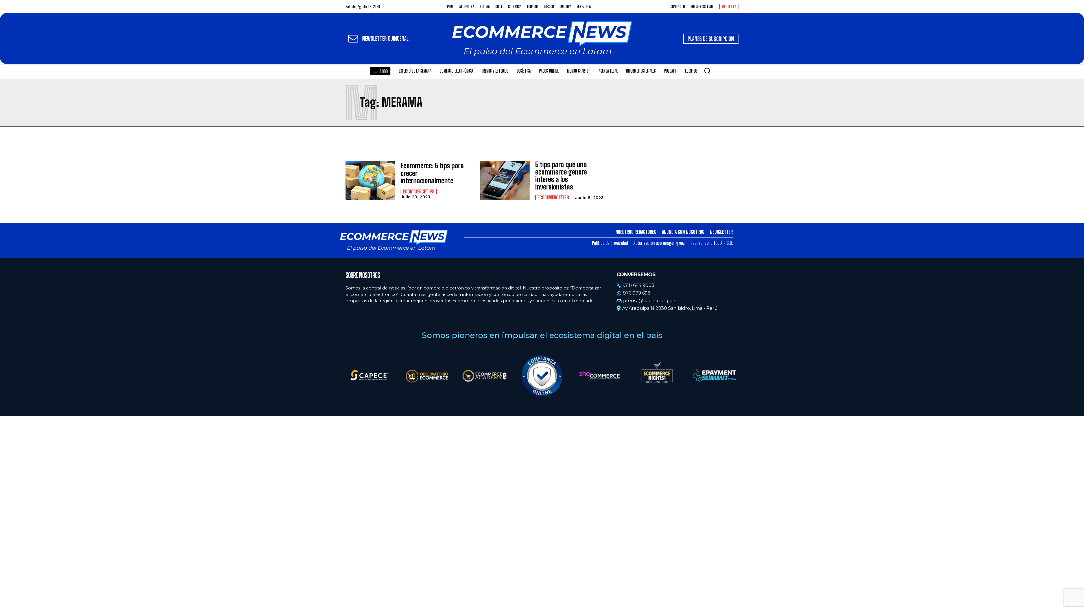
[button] (707, 70)
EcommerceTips (418, 191)
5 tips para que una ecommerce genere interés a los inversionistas (561, 175)
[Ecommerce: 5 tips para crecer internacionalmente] (370, 180)
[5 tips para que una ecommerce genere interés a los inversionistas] (505, 180)
